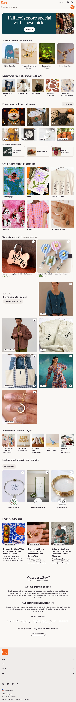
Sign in (61, 2)
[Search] (72, 7)
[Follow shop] (22, 472)
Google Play (23, 679)
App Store (8, 679)
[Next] (70, 256)
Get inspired (67, 104)
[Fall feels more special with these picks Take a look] (38, 23)
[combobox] (35, 7)
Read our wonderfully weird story (38, 580)
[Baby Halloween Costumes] (38, 117)
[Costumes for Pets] (13, 117)
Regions (26, 699)
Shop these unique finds (13, 301)
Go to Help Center (38, 633)
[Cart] (72, 2)
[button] (7, 690)
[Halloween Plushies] (62, 117)
